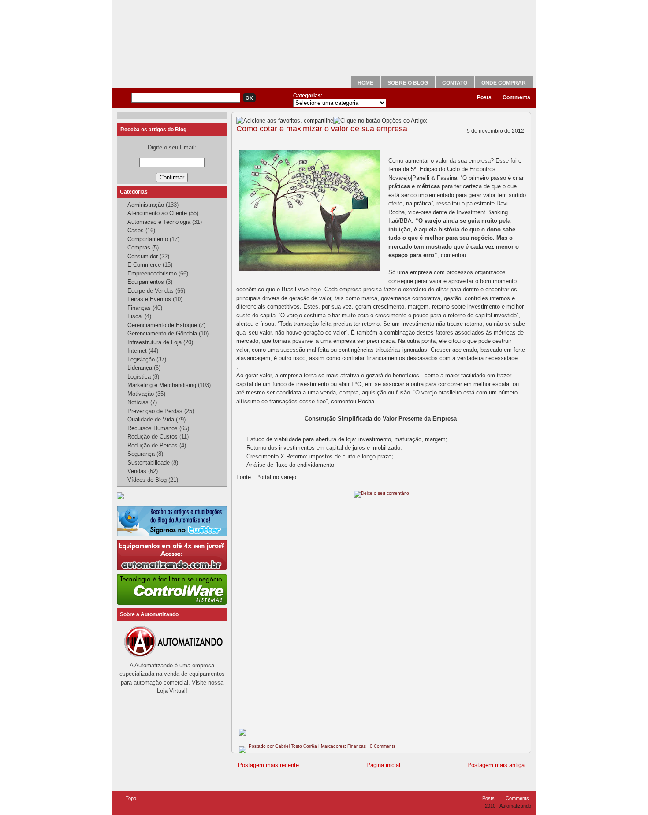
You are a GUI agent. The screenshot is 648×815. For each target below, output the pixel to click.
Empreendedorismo (152, 273)
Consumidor (142, 256)
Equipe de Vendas (150, 290)
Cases (135, 230)
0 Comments (382, 746)
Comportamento (147, 239)
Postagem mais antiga (496, 765)
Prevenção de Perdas (154, 411)
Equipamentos (145, 282)
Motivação (140, 394)
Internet (137, 350)
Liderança (139, 368)
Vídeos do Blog (147, 479)
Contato (454, 83)
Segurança (141, 453)
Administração (145, 204)
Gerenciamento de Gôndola (162, 333)
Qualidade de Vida (150, 419)
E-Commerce (144, 264)
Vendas (136, 471)
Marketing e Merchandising (161, 385)
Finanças (356, 746)
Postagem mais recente (268, 765)
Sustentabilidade (148, 462)
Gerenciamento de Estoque (162, 325)
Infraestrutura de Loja (154, 342)
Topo (131, 798)
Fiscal (135, 316)
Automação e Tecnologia (158, 222)
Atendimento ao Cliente (157, 213)
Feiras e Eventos (149, 299)
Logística (139, 376)
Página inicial (383, 765)
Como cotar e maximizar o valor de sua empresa (321, 128)
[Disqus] (381, 615)
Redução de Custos (152, 436)
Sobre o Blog (407, 83)
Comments (516, 97)
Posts (484, 97)
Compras (138, 247)
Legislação (141, 359)
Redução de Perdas (152, 445)
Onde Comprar (503, 83)
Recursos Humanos (152, 428)
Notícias (138, 402)
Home (365, 83)
